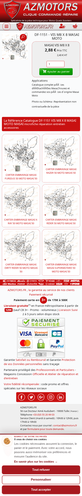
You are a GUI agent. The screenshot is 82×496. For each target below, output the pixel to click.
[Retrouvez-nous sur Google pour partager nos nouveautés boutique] (41, 396)
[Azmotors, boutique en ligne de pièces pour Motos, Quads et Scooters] (41, 9)
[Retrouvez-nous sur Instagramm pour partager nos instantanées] (50, 396)
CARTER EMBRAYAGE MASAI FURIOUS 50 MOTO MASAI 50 (21, 176)
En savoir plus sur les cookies (36, 461)
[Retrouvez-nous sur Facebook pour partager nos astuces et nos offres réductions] (21, 396)
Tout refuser (41, 469)
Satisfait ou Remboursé (31, 360)
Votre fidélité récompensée (21, 384)
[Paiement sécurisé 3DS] (41, 338)
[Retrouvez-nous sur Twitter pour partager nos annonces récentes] (31, 396)
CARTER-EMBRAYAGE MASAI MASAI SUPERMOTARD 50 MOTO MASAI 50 (61, 268)
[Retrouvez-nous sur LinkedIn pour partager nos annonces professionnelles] (60, 396)
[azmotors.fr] (34, 26)
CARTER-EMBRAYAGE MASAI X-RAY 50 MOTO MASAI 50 (21, 221)
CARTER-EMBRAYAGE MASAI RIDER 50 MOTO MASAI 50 (61, 221)
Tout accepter (41, 489)
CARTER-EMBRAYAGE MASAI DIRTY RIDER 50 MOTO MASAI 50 (21, 268)
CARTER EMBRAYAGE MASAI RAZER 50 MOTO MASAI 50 (61, 171)
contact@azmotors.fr (65, 425)
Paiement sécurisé (41, 294)
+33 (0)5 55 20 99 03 (43, 414)
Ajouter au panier (58, 71)
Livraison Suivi (68, 310)
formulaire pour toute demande (45, 429)
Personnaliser (41, 479)
